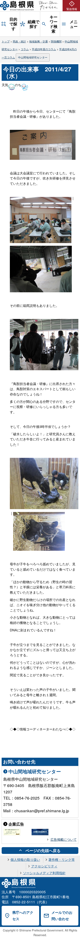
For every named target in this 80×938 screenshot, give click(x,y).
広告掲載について (63, 839)
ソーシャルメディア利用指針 (44, 873)
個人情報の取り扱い (25, 859)
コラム (25, 49)
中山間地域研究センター (32, 57)
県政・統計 (19, 41)
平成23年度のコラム (44, 49)
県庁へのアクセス (22, 915)
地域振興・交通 (38, 41)
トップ (6, 41)
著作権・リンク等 (61, 859)
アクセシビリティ (44, 866)
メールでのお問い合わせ (61, 915)
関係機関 (56, 41)
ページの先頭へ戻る (43, 850)
